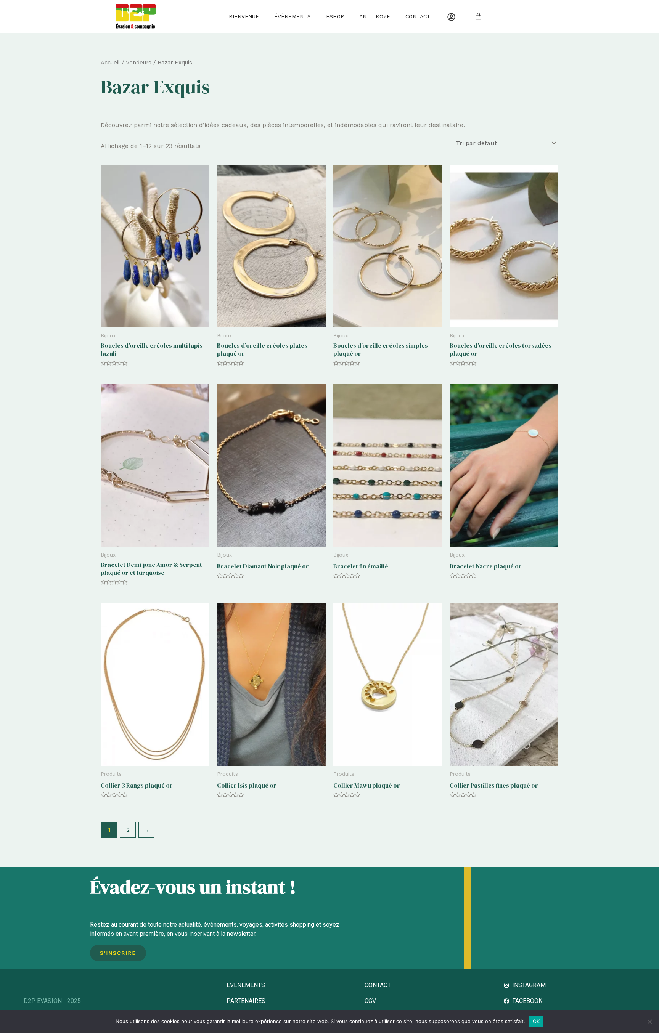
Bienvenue (244, 16)
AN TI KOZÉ (374, 16)
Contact (418, 16)
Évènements (292, 16)
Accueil (110, 62)
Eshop (335, 16)
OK (536, 1021)
